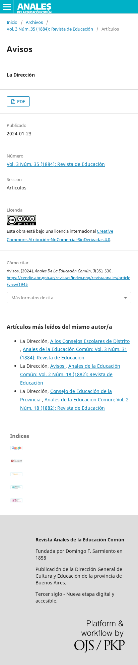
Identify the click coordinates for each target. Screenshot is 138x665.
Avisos (58, 366)
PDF (20, 101)
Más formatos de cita (32, 298)
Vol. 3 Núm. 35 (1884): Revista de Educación (50, 29)
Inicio (12, 22)
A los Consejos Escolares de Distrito (90, 341)
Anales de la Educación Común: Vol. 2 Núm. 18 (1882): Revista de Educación (70, 374)
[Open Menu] (6, 6)
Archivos (34, 22)
